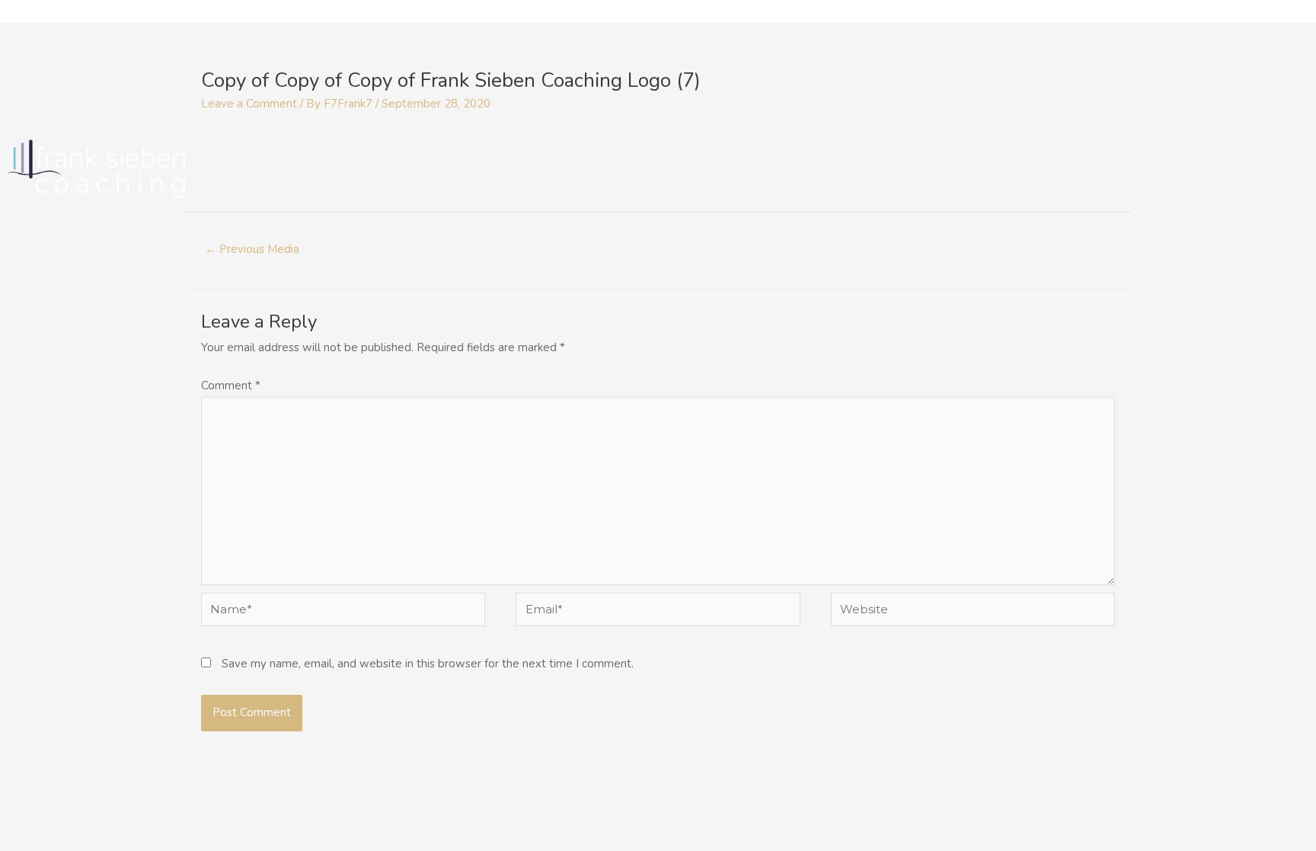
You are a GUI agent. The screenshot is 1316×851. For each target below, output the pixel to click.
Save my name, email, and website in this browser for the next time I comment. (428, 663)
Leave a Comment (249, 103)
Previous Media (252, 249)
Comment (230, 385)
